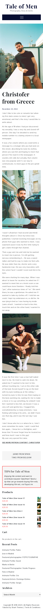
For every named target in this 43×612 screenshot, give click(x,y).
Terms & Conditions (32, 607)
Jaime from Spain (21, 454)
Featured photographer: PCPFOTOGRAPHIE (20, 557)
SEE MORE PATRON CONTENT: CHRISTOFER (21, 442)
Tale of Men (21, 6)
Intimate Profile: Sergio (11, 583)
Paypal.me (28, 484)
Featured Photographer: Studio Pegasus (18, 568)
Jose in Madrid (8, 554)
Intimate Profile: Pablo (11, 550)
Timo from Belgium (21, 457)
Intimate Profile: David (11, 561)
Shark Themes (18, 607)
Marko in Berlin (8, 564)
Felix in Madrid (8, 572)
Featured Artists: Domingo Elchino (16, 579)
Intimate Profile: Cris (10, 575)
